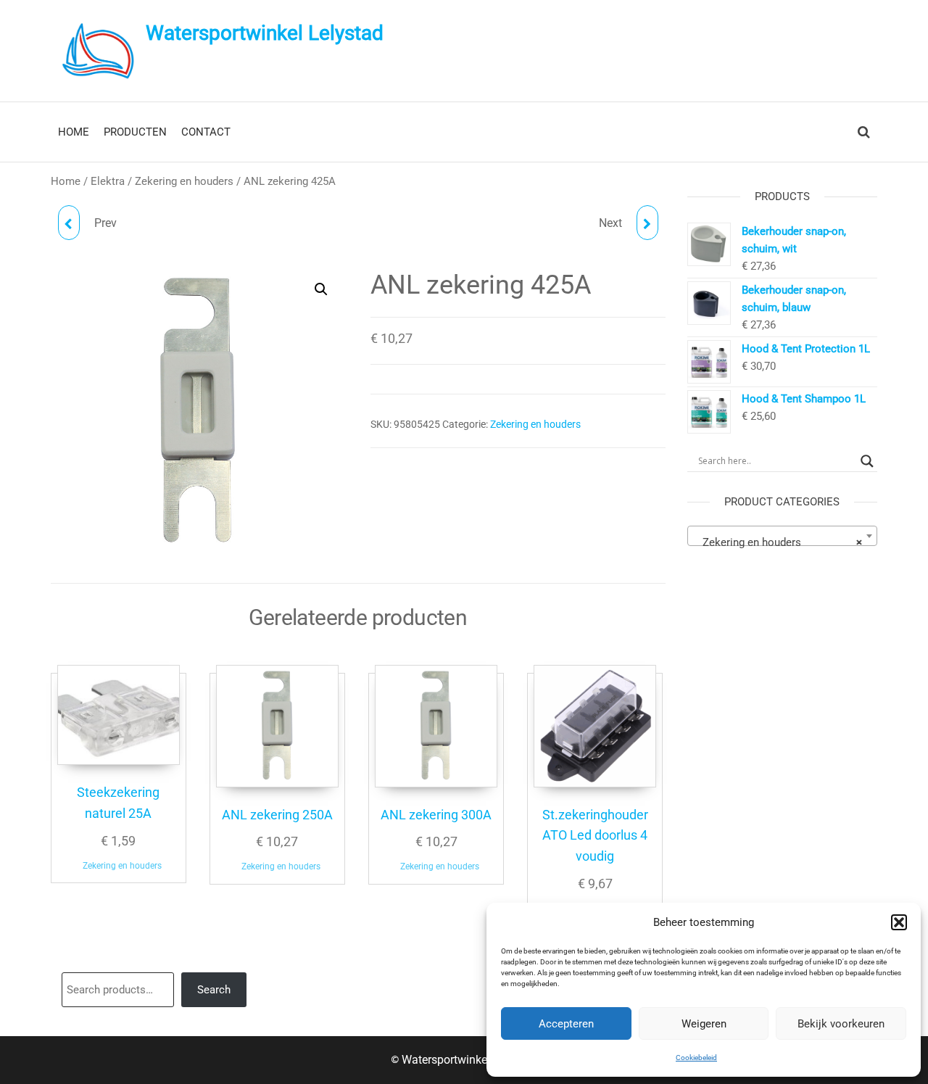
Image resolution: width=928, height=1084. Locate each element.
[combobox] (782, 536)
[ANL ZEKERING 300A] (69, 222)
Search (214, 989)
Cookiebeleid (696, 1058)
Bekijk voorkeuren (841, 1023)
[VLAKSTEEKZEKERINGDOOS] (647, 222)
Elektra (108, 181)
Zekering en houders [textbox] (778, 542)
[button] (899, 922)
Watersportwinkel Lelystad (265, 33)
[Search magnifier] (867, 461)
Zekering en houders (184, 181)
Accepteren (566, 1023)
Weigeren (704, 1023)
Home (65, 181)
